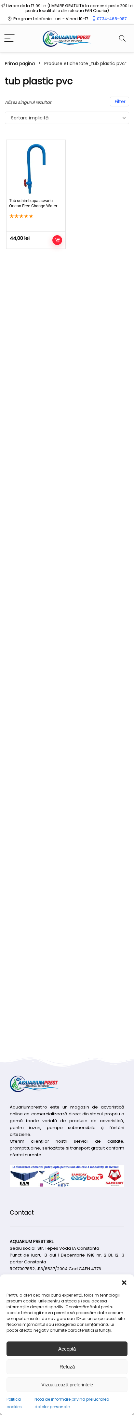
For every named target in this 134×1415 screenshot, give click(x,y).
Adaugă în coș (57, 240)
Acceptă (67, 1349)
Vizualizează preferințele (67, 1384)
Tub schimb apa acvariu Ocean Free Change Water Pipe (33, 205)
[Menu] (9, 38)
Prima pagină (20, 63)
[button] (124, 1282)
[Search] (122, 38)
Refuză (67, 1366)
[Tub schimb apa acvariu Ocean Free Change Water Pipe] (36, 169)
